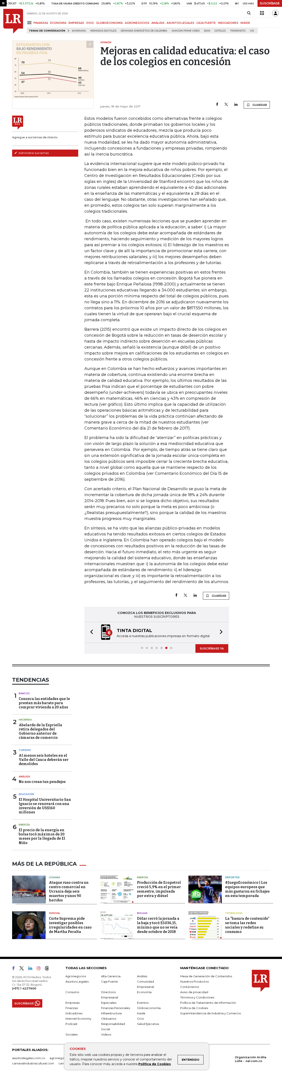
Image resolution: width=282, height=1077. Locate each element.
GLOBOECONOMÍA (109, 22)
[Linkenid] (32, 969)
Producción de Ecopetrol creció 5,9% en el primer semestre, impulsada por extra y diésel (159, 889)
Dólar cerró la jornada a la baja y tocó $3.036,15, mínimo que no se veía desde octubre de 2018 (158, 925)
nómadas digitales (103, 30)
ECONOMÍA (58, 22)
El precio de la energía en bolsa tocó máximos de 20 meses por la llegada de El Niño (42, 836)
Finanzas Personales (115, 1008)
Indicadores (73, 1013)
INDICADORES (228, 22)
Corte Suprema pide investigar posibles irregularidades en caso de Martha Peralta (70, 925)
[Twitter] (226, 105)
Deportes (232, 877)
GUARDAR (259, 105)
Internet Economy (78, 1018)
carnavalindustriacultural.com (33, 1063)
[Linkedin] (235, 105)
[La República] (13, 21)
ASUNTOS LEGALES (180, 22)
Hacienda (25, 719)
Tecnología (233, 913)
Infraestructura (111, 1013)
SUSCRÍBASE (270, 3)
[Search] (249, 13)
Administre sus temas (33, 153)
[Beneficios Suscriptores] (262, 13)
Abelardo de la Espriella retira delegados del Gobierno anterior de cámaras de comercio (40, 731)
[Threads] (49, 969)
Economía (144, 992)
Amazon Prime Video (186, 30)
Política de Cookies (154, 1064)
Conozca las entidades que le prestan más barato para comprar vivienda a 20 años (44, 703)
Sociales (71, 1034)
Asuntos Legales (77, 981)
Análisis (24, 776)
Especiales (108, 1002)
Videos (106, 1034)
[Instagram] (40, 969)
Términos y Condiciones (197, 997)
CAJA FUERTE (206, 22)
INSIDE (245, 22)
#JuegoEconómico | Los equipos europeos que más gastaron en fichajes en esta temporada (247, 889)
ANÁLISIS (157, 22)
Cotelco (220, 30)
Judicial (54, 913)
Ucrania (54, 877)
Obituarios (108, 1018)
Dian (207, 30)
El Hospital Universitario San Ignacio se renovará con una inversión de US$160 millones (45, 805)
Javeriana (79, 30)
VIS (252, 30)
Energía (24, 824)
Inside (141, 1013)
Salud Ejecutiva (148, 1024)
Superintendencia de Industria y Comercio (210, 1013)
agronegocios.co (62, 1058)
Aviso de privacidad (194, 992)
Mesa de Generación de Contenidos (206, 976)
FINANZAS (40, 22)
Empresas (72, 1002)
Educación (26, 794)
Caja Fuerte (109, 981)
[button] (90, 632)
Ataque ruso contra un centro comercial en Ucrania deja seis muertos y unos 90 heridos (69, 891)
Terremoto (237, 30)
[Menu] (30, 23)
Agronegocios (75, 976)
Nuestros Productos (194, 981)
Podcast (71, 1024)
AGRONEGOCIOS (137, 22)
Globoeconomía (149, 1008)
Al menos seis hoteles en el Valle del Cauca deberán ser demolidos (44, 759)
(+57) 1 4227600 (24, 988)
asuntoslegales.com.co (28, 1058)
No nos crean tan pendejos (42, 782)
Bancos (24, 693)
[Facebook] (217, 105)
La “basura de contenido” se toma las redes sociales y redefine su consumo (247, 925)
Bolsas (142, 913)
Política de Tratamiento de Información (208, 1002)
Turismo (25, 750)
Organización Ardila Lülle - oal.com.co (250, 1059)
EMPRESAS (76, 22)
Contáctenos (189, 987)
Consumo (72, 992)
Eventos (142, 1002)
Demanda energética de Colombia (144, 30)
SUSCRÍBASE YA (212, 648)
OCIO (90, 22)
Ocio (140, 1018)
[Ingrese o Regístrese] (275, 13)
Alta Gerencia (111, 976)
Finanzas (71, 1008)
